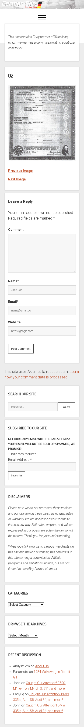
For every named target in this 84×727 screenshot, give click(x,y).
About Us (42, 666)
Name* (13, 281)
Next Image (17, 179)
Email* (13, 302)
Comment (16, 229)
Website (14, 322)
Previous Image (20, 171)
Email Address (20, 459)
